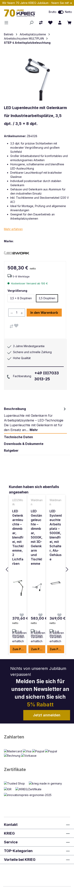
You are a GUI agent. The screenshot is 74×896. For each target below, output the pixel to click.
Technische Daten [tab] (18, 437)
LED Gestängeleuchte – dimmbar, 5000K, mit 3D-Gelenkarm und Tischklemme (36, 537)
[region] (37, 569)
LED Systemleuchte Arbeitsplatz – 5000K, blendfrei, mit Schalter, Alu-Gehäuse (56, 535)
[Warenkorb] (69, 23)
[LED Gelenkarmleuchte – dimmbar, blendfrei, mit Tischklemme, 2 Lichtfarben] (18, 587)
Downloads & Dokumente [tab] (23, 444)
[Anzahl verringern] (11, 313)
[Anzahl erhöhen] (22, 313)
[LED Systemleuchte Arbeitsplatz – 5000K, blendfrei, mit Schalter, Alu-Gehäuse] (56, 583)
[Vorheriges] (7, 569)
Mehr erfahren (13, 229)
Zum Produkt (19, 649)
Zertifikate (15, 769)
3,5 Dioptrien (47, 298)
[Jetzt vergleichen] (41, 23)
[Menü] (7, 23)
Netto (68, 12)
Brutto (52, 12)
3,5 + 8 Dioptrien (21, 298)
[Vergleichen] (11, 326)
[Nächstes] (67, 569)
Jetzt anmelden (46, 715)
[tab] (35, 419)
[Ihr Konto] (60, 23)
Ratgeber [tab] (11, 450)
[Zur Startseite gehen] (21, 12)
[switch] (61, 12)
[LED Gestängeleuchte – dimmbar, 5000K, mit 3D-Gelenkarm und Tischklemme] (37, 587)
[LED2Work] (18, 252)
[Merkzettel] (50, 23)
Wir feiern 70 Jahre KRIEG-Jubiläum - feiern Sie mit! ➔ (37, 3)
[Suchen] (31, 23)
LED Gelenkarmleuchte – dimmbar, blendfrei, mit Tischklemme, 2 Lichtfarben (18, 537)
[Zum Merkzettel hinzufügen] (16, 326)
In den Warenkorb (44, 313)
